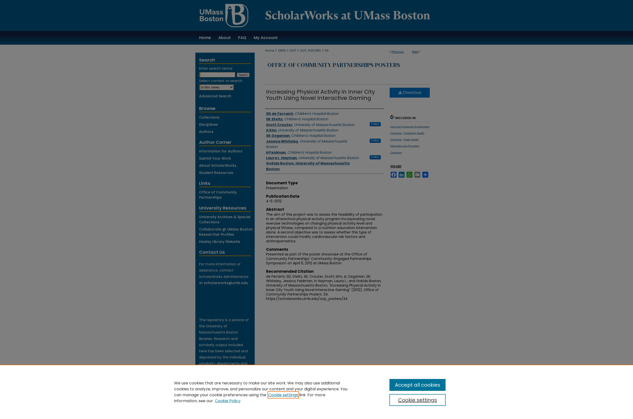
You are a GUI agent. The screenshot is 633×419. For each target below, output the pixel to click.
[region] (316, 392)
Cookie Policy (228, 401)
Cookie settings (283, 395)
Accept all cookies (417, 384)
